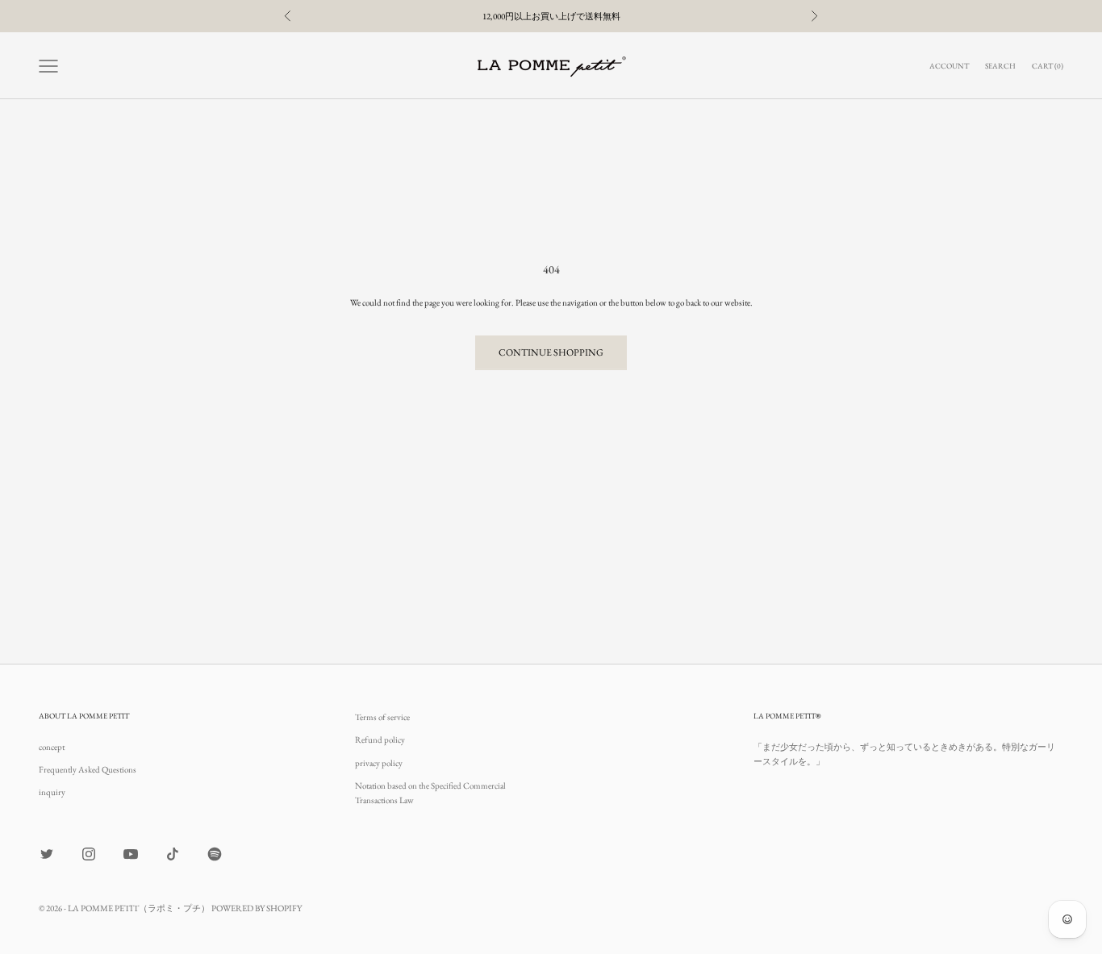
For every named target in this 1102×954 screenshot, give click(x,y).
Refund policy (380, 739)
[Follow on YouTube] (131, 854)
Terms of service (382, 717)
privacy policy (379, 763)
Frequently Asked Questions (87, 769)
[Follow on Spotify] (215, 854)
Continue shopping (551, 352)
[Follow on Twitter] (47, 854)
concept (52, 746)
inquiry (52, 792)
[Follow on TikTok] (173, 854)
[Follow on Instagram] (89, 854)
